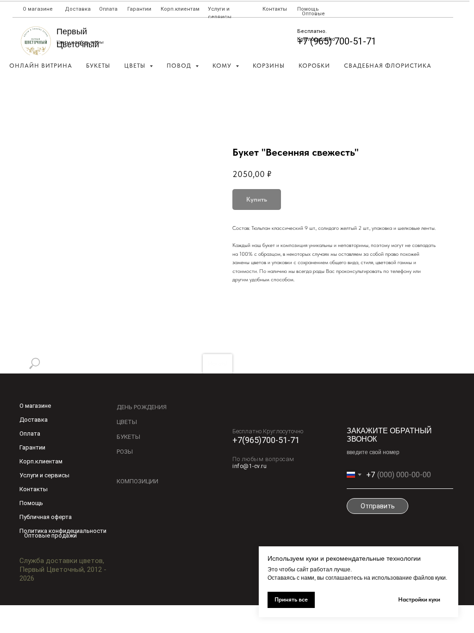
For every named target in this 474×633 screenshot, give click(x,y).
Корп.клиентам (180, 9)
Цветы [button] (135, 65)
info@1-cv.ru (249, 466)
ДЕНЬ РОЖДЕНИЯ (142, 407)
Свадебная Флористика (387, 65)
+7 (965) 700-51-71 (336, 41)
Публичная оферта (45, 516)
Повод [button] (180, 65)
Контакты (274, 9)
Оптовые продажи (50, 535)
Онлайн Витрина (40, 65)
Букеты (98, 65)
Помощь (308, 9)
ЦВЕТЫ (127, 421)
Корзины (269, 65)
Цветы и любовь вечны (80, 42)
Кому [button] (222, 65)
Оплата (108, 9)
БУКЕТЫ (128, 436)
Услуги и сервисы (44, 475)
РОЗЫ (125, 451)
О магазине (38, 9)
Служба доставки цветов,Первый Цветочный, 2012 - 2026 (62, 569)
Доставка (78, 9)
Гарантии (139, 9)
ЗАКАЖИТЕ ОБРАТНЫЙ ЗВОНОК (389, 435)
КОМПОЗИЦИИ (137, 481)
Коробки (314, 65)
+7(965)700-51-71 (265, 440)
